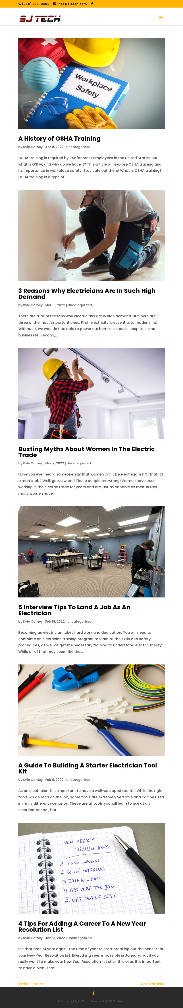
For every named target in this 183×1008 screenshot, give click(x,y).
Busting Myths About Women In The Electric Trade (86, 452)
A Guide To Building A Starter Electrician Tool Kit (87, 768)
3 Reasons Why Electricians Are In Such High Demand (87, 294)
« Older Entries (31, 983)
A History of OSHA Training (59, 138)
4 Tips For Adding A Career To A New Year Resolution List (82, 926)
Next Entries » (153, 983)
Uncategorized (78, 147)
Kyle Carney (33, 147)
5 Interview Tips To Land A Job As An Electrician (74, 610)
